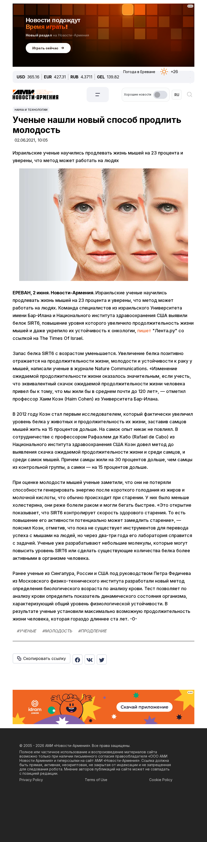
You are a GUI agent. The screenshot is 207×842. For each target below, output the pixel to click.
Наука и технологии (31, 110)
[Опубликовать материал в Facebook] (77, 659)
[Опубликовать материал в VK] (90, 659)
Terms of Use (96, 780)
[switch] (160, 95)
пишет (144, 330)
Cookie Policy (160, 780)
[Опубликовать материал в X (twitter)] (102, 659)
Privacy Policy (31, 780)
